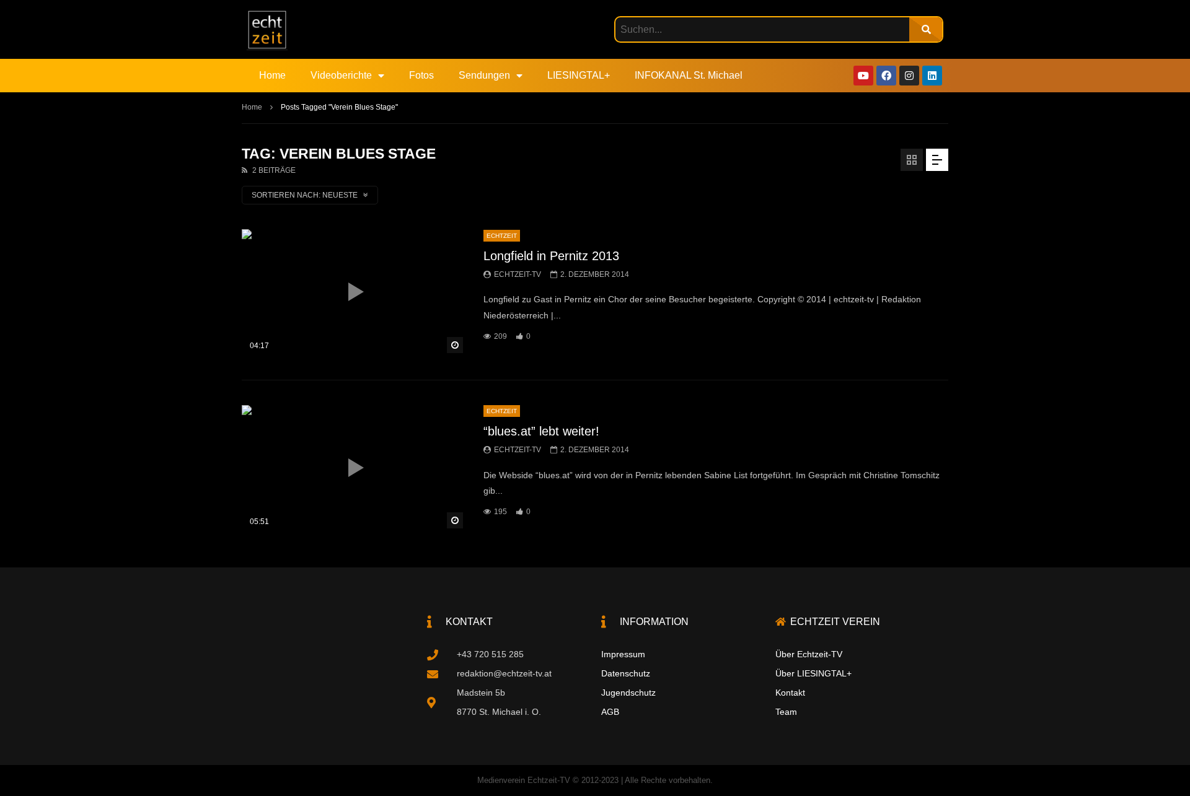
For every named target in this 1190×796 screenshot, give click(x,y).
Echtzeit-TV (517, 274)
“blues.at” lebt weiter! (541, 431)
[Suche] (925, 29)
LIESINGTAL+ (578, 75)
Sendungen (484, 75)
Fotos (421, 75)
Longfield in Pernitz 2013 (551, 256)
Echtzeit (502, 235)
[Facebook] (886, 75)
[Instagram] (909, 75)
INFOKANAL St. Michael (689, 75)
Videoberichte (341, 75)
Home (272, 75)
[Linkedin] (932, 75)
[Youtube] (863, 75)
